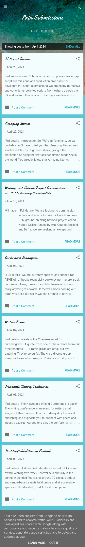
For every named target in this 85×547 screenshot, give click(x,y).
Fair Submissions (42, 17)
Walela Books (15, 322)
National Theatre (17, 59)
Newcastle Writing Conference (26, 386)
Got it (54, 543)
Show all (73, 46)
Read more (72, 107)
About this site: (42, 31)
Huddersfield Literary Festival (27, 450)
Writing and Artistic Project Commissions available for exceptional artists (35, 190)
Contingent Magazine (21, 257)
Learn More (36, 543)
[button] (78, 59)
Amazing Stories (17, 123)
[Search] (79, 8)
